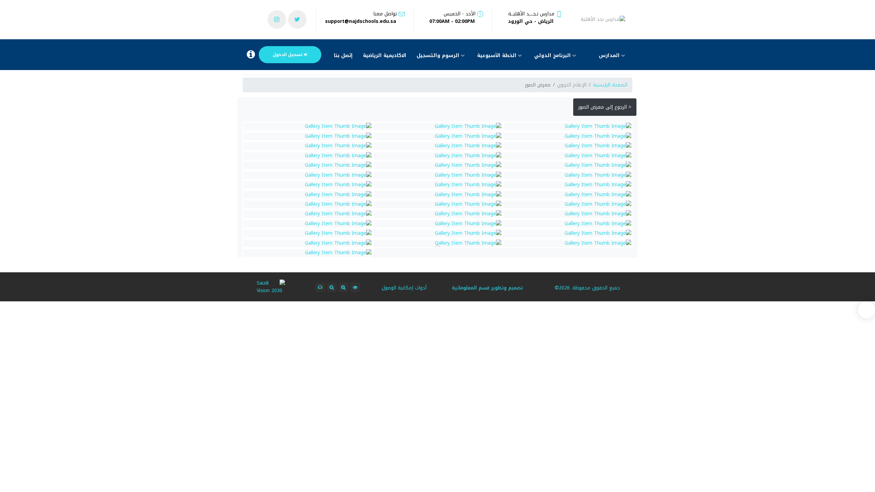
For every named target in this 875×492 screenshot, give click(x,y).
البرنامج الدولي (553, 55)
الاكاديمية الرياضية (384, 55)
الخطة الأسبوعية (497, 55)
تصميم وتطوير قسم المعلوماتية (487, 288)
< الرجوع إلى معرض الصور (604, 107)
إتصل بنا (343, 55)
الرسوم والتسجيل (439, 55)
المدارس (610, 55)
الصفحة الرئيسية (610, 85)
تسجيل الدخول (288, 54)
